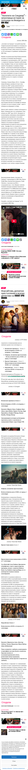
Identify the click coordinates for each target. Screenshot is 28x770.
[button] (26, 739)
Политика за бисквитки (7, 768)
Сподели (6, 37)
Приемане (14, 757)
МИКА (8, 26)
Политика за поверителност (19, 768)
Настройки (14, 765)
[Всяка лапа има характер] (14, 6)
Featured (17, 246)
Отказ (14, 761)
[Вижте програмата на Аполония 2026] (14, 3)
